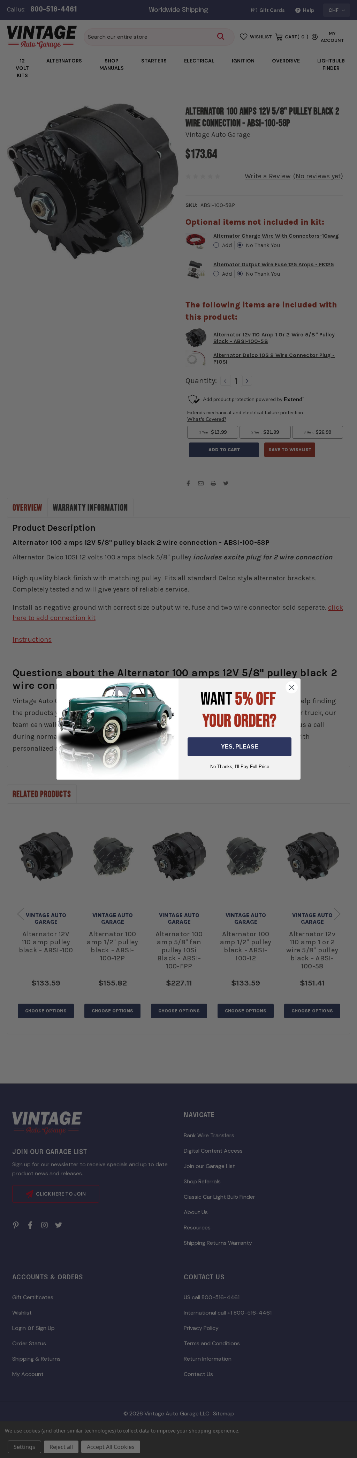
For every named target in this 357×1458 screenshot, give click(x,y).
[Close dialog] (292, 687)
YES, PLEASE (239, 747)
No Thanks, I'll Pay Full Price (239, 766)
